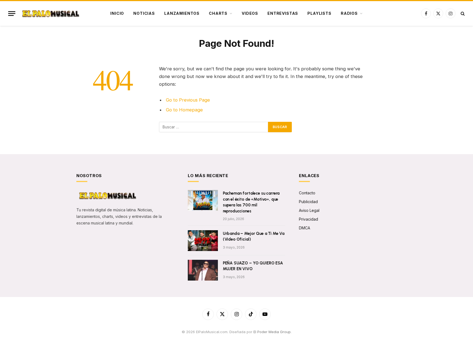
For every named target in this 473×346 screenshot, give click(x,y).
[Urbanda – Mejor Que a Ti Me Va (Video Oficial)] (203, 240)
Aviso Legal (309, 210)
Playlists (319, 13)
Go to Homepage (184, 110)
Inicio (117, 13)
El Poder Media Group (272, 332)
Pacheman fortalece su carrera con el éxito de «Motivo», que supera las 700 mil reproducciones (251, 202)
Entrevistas (282, 13)
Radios (349, 13)
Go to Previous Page (188, 100)
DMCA (304, 228)
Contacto (307, 193)
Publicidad (308, 201)
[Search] (462, 13)
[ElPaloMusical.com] (50, 13)
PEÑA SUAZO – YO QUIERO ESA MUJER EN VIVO (253, 266)
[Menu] (11, 13)
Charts (218, 13)
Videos (250, 13)
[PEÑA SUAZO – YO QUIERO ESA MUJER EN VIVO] (203, 270)
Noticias (144, 13)
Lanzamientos (182, 13)
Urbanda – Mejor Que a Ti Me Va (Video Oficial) (254, 236)
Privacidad (308, 219)
